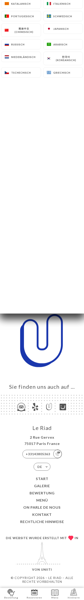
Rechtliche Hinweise (42, 521)
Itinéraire (74, 597)
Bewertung (42, 493)
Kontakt (42, 514)
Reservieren (34, 597)
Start (42, 478)
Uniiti (46, 569)
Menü (42, 500)
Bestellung (11, 597)
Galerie (42, 486)
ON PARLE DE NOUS (42, 507)
